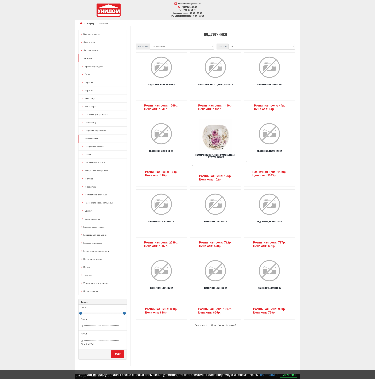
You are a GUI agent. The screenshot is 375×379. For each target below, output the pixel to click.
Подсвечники (103, 23)
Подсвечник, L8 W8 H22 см (215, 221)
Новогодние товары (92, 258)
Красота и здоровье (92, 242)
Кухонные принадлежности (96, 250)
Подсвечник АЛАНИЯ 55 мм (269, 84)
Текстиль (87, 274)
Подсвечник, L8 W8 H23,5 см (269, 221)
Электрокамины (92, 218)
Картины (88, 90)
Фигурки (88, 178)
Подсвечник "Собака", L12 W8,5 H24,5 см (215, 84)
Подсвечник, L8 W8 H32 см (215, 287)
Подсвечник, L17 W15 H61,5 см (161, 221)
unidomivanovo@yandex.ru (189, 3)
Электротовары (90, 290)
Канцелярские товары (93, 226)
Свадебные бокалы (94, 146)
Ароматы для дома (93, 66)
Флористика (90, 186)
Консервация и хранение (95, 234)
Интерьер (90, 23)
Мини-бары (90, 106)
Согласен (289, 374)
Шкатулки (89, 210)
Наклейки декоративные (96, 114)
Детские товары (90, 50)
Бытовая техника (91, 34)
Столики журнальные (94, 162)
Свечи (87, 154)
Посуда (86, 266)
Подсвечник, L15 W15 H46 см (269, 150)
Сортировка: (143, 46)
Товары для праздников (96, 170)
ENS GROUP (89, 344)
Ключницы (89, 98)
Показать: (222, 46)
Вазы (87, 74)
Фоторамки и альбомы (95, 194)
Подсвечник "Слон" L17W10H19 (161, 84)
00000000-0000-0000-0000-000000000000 (101, 326)
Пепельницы (90, 122)
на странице (269, 374)
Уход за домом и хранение (96, 282)
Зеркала (88, 82)
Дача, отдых (89, 42)
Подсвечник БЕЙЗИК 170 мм (161, 150)
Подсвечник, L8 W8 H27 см (161, 287)
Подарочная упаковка (95, 130)
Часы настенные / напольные (98, 202)
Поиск (118, 354)
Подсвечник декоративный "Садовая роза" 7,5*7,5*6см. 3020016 (215, 156)
